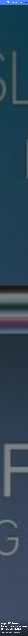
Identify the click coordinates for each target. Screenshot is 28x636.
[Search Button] (26, 2)
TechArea (12, 2)
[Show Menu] (2, 2)
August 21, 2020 (4, 632)
